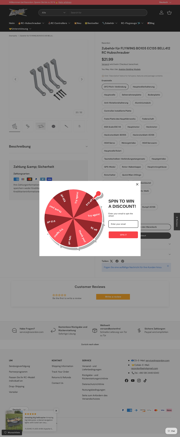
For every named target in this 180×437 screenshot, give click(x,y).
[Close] (137, 184)
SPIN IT (123, 235)
